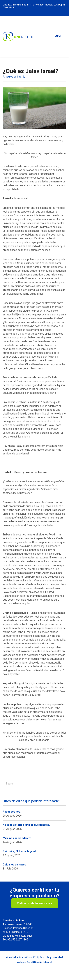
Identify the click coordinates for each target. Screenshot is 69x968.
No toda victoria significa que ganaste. (26, 824)
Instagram (30, 11)
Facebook (38, 11)
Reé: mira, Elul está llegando (20, 851)
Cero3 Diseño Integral (39, 962)
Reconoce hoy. (12, 811)
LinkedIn (27, 11)
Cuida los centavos (14, 864)
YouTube (42, 11)
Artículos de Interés (14, 76)
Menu (58, 36)
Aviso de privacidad (51, 957)
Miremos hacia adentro (17, 838)
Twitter (34, 11)
